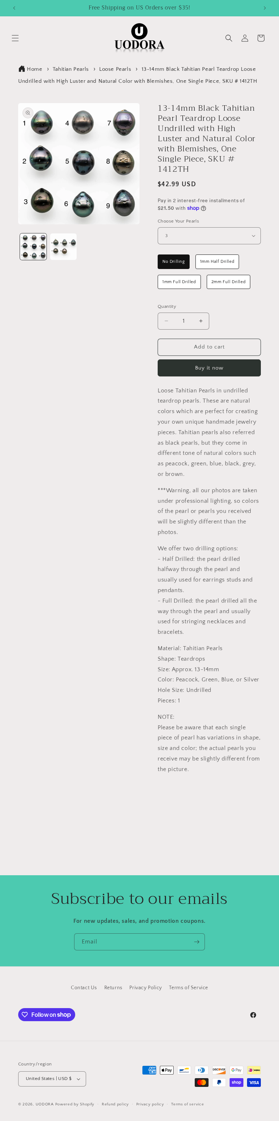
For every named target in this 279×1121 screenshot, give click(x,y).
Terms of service (187, 1104)
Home (34, 69)
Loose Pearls (115, 69)
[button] (15, 38)
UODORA (45, 1104)
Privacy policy (150, 1104)
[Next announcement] (265, 8)
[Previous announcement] (14, 8)
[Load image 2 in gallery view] (63, 246)
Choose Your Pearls (178, 221)
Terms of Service (188, 988)
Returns (113, 988)
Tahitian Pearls (71, 69)
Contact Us (84, 988)
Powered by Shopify (75, 1104)
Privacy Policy (145, 988)
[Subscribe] (197, 941)
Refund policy (115, 1104)
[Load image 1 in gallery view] (33, 246)
